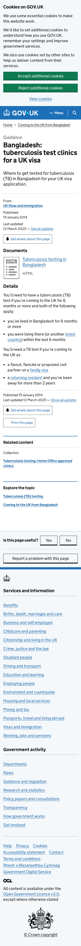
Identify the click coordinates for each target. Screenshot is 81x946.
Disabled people (17, 657)
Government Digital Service (27, 871)
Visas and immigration (22, 726)
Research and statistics (24, 790)
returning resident (26, 377)
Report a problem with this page (40, 558)
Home (7, 125)
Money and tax (16, 709)
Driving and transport (22, 665)
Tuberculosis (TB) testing (23, 496)
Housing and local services (26, 700)
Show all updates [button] (63, 400)
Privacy (22, 845)
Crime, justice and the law (26, 648)
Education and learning (23, 674)
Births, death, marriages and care (32, 613)
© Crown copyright (40, 934)
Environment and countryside (29, 692)
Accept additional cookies (41, 75)
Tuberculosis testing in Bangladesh (44, 262)
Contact (56, 852)
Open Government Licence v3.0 (31, 893)
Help (7, 845)
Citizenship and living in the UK (30, 639)
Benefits (10, 605)
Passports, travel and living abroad (33, 718)
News (8, 772)
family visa (39, 369)
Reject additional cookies (40, 87)
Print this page (22, 423)
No (71, 540)
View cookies (40, 99)
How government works (24, 816)
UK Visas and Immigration (23, 206)
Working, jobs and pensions (27, 735)
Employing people (19, 683)
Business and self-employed (27, 622)
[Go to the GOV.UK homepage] (20, 113)
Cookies (40, 845)
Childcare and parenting (24, 631)
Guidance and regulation (24, 781)
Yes (51, 540)
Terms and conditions (22, 858)
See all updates (42, 229)
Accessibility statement (24, 852)
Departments (15, 763)
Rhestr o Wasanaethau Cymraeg (31, 865)
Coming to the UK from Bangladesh (44, 125)
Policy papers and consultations (31, 798)
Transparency (15, 807)
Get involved (14, 824)
